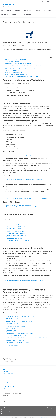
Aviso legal (49, 1)
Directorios (6, 375)
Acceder (3, 408)
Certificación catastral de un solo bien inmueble (19, 205)
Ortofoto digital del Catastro (14, 238)
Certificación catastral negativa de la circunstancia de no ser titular (26, 68)
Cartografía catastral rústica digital (15, 231)
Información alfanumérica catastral (15, 233)
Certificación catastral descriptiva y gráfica (19, 63)
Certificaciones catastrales (12, 61)
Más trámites (27, 14)
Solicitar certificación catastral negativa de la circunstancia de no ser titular (26, 198)
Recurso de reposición (12, 323)
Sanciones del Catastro (12, 345)
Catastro (13, 14)
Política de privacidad (9, 384)
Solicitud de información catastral (15, 326)
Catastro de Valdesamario (10, 359)
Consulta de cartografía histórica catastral (17, 240)
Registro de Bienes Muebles (43, 10)
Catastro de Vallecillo (9, 361)
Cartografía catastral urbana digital (15, 228)
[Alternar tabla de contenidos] (50, 57)
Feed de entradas (5, 409)
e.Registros (8, 4)
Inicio (2, 10)
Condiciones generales (9, 386)
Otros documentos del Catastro (13, 72)
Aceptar (45, 417)
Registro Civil (4, 14)
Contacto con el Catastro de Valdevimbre (16, 59)
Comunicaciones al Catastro (14, 318)
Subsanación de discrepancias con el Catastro (19, 321)
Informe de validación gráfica (14, 223)
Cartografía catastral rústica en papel (16, 230)
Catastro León (7, 358)
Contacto (43, 1)
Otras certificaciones (13, 70)
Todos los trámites (8, 373)
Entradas (5, 378)
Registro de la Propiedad (13, 10)
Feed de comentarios (6, 411)
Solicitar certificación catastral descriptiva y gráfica (20, 155)
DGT (20, 14)
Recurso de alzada (11, 330)
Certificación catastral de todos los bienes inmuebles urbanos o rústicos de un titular (29, 66)
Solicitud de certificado (12, 328)
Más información (38, 417)
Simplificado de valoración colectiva (16, 335)
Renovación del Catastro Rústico (15, 340)
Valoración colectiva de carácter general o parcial (19, 333)
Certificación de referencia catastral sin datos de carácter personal (24, 207)
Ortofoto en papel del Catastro (14, 237)
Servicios (5, 371)
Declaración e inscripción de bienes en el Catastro (20, 316)
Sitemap (5, 390)
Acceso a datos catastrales (13, 325)
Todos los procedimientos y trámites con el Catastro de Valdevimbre (23, 76)
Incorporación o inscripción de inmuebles (16, 74)
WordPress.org (5, 413)
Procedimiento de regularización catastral (17, 342)
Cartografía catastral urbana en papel (16, 226)
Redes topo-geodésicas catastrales (16, 235)
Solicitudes (9, 319)
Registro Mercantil (28, 10)
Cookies (5, 388)
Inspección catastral (11, 344)
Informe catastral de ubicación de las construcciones (20, 225)
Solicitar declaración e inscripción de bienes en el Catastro (23, 280)
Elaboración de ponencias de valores (16, 332)
